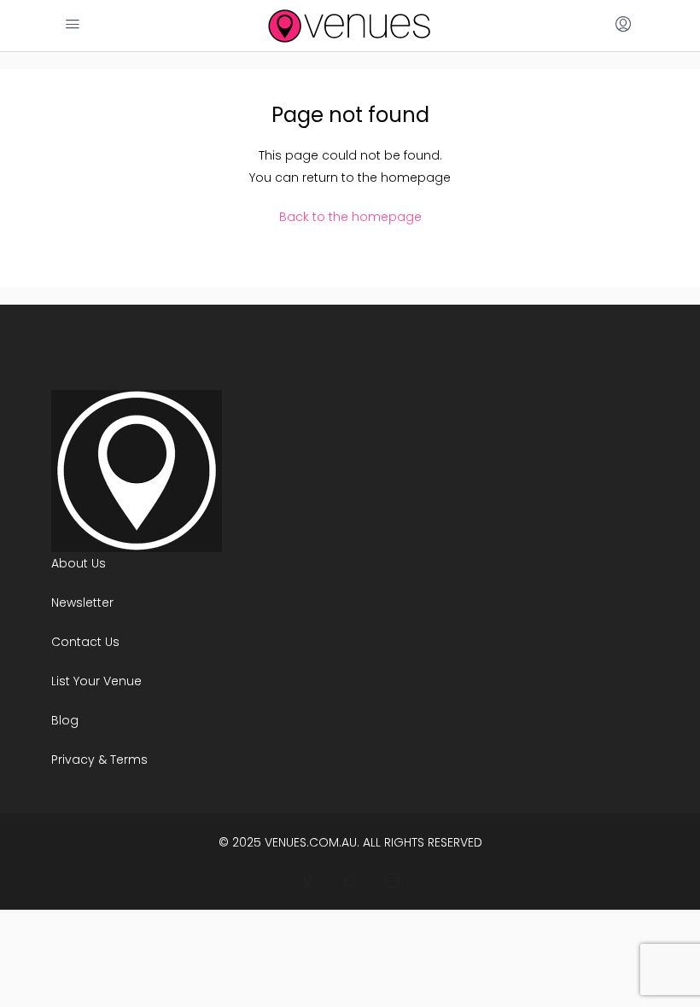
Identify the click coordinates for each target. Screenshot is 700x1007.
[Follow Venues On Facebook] (308, 882)
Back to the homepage (350, 216)
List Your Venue (96, 681)
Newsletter (82, 602)
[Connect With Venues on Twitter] (350, 882)
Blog (65, 720)
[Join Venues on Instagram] (392, 882)
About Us (78, 563)
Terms (129, 759)
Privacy (73, 759)
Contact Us (85, 641)
